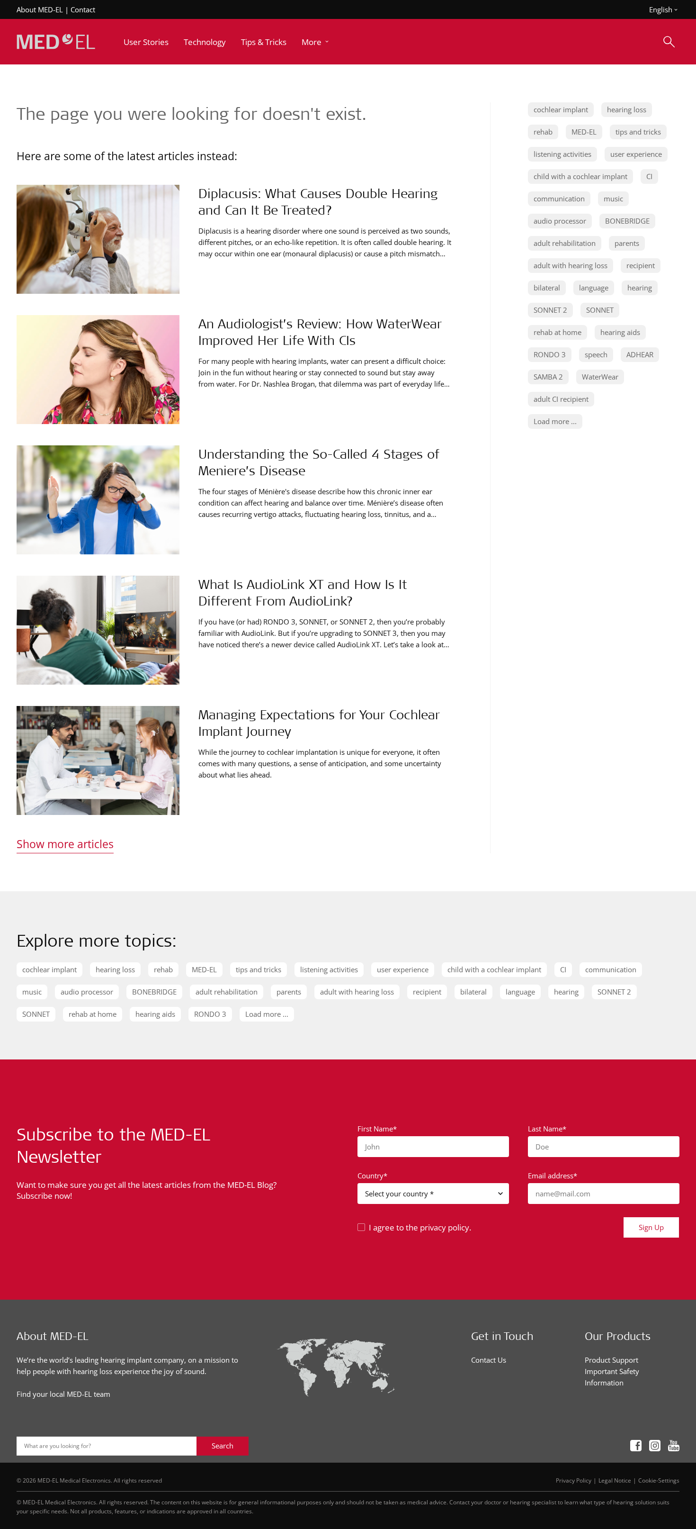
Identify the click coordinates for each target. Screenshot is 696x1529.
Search (222, 1445)
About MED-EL (40, 9)
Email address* (552, 1175)
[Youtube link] (673, 1445)
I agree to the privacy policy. (420, 1227)
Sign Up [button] (651, 1227)
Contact (83, 9)
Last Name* (547, 1128)
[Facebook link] (636, 1445)
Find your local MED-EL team (63, 1394)
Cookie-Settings (658, 1480)
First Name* (377, 1128)
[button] (316, 41)
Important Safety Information (612, 1376)
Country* (372, 1175)
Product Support (611, 1360)
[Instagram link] (654, 1445)
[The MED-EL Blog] (56, 42)
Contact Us (488, 1360)
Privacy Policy (573, 1480)
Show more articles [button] (65, 844)
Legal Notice (614, 1480)
